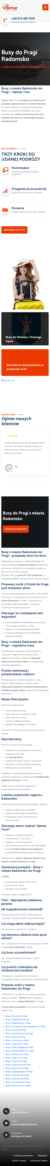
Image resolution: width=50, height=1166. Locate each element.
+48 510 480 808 (23, 18)
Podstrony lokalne (38, 1160)
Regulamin (42, 1155)
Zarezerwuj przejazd (14, 230)
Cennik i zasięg (19, 1160)
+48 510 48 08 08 (19, 1112)
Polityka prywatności (23, 1155)
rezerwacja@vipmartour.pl (24, 1124)
